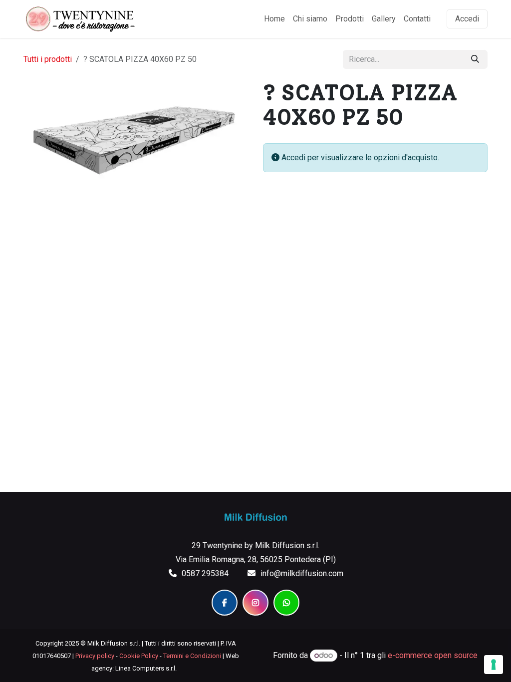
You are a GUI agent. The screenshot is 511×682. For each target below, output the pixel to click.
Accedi (467, 18)
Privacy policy (94, 656)
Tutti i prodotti (47, 59)
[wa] (286, 603)
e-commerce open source (433, 655)
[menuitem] (274, 19)
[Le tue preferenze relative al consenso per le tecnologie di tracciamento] (493, 664)
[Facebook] (225, 603)
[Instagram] (255, 603)
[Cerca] (475, 59)
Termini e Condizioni (192, 656)
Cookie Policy (138, 656)
